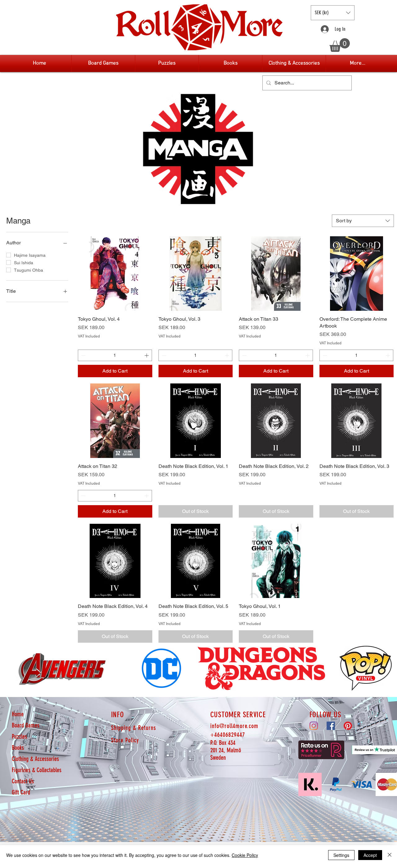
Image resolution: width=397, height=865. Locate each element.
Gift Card (21, 792)
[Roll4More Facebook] (331, 726)
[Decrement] (83, 355)
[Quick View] (115, 273)
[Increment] (147, 355)
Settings (341, 855)
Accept (370, 855)
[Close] (389, 855)
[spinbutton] (115, 355)
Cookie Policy (245, 855)
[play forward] (389, 668)
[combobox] (363, 221)
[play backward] (8, 668)
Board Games (25, 725)
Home (18, 714)
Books (18, 747)
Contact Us (23, 781)
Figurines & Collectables (36, 770)
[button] (333, 12)
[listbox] (333, 12)
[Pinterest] (348, 726)
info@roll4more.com (234, 726)
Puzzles (19, 736)
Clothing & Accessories (35, 759)
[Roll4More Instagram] (314, 726)
